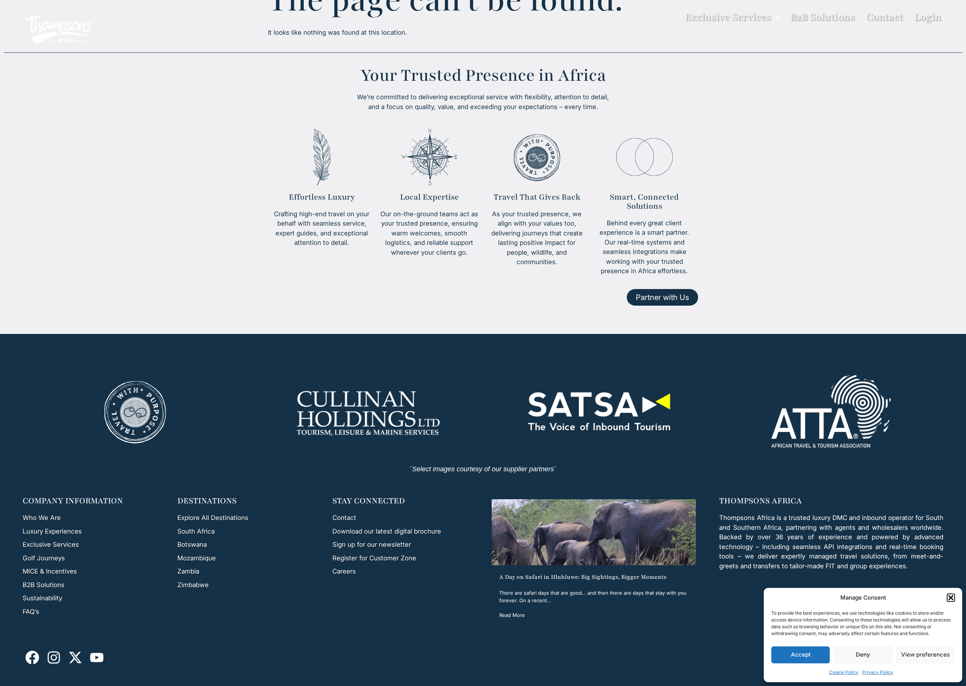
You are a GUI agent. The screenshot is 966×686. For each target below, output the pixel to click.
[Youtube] (96, 657)
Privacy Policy (877, 672)
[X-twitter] (75, 657)
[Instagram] (54, 657)
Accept (801, 654)
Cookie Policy (843, 672)
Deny (863, 654)
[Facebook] (32, 657)
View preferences (925, 654)
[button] (951, 597)
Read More (512, 615)
